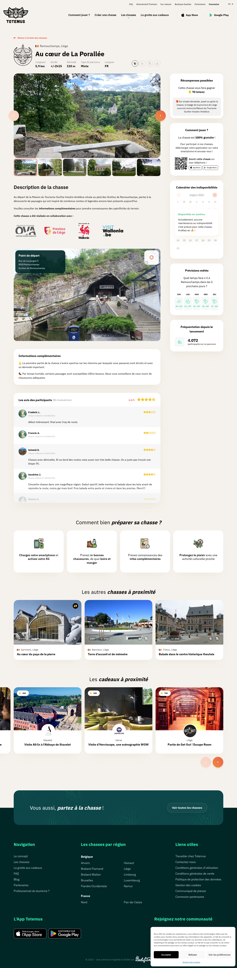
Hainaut (129, 863)
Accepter (166, 954)
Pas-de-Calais (133, 902)
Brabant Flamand (92, 869)
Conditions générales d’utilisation (196, 868)
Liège (127, 869)
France (85, 896)
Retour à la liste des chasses (32, 37)
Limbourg (130, 874)
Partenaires (200, 4)
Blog (17, 879)
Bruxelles (87, 880)
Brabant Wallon (91, 874)
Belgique (87, 856)
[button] (47, 630)
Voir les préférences (219, 954)
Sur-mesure (165, 4)
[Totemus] (15, 15)
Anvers (85, 863)
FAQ (131, 4)
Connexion (214, 4)
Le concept (21, 856)
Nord (84, 902)
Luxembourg (132, 880)
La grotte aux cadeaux (155, 15)
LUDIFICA (143, 959)
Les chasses (128, 15)
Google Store (212, 168)
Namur (128, 886)
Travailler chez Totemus (190, 856)
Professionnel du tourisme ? (31, 891)
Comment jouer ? (79, 15)
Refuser (192, 954)
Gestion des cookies (191, 962)
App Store (196, 168)
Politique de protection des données (198, 879)
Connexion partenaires (189, 897)
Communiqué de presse (190, 891)
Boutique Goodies (183, 4)
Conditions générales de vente (194, 873)
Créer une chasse (105, 15)
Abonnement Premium (146, 4)
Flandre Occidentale (94, 886)
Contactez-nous (185, 862)
